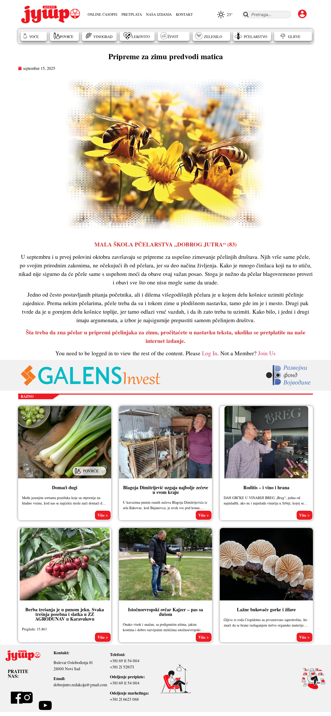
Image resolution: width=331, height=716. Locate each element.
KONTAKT (184, 14)
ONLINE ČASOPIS (102, 14)
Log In (209, 353)
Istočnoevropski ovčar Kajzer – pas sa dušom (165, 611)
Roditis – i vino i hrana (266, 487)
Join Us (267, 353)
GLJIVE (294, 36)
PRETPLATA (132, 14)
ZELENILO (213, 36)
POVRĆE (66, 36)
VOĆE (34, 36)
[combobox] (266, 14)
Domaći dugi (64, 487)
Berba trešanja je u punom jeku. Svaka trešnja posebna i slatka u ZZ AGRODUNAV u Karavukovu (64, 614)
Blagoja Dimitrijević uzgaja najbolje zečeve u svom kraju (165, 489)
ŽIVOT (173, 36)
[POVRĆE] (90, 476)
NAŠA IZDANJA (159, 14)
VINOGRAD (102, 36)
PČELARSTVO (255, 36)
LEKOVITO (141, 36)
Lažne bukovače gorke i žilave (266, 609)
